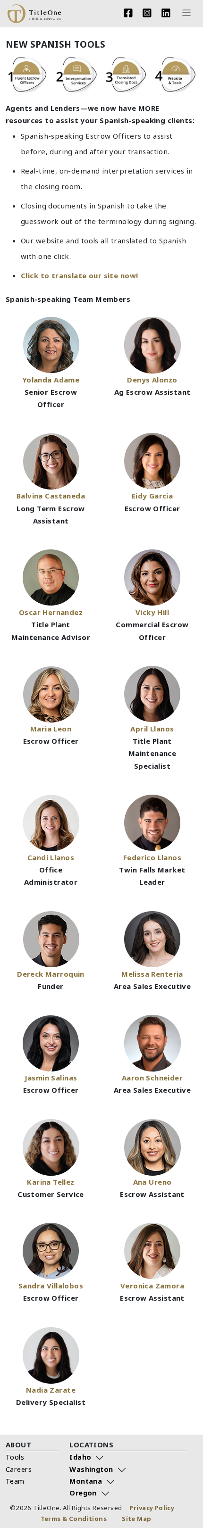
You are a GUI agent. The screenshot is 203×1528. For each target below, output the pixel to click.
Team (15, 1481)
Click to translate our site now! (79, 275)
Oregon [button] (83, 1492)
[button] (51, 490)
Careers (19, 1469)
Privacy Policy (151, 1507)
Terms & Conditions (74, 1518)
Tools (15, 1457)
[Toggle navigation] (187, 13)
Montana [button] (85, 1481)
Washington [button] (91, 1469)
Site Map (136, 1518)
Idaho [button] (80, 1457)
